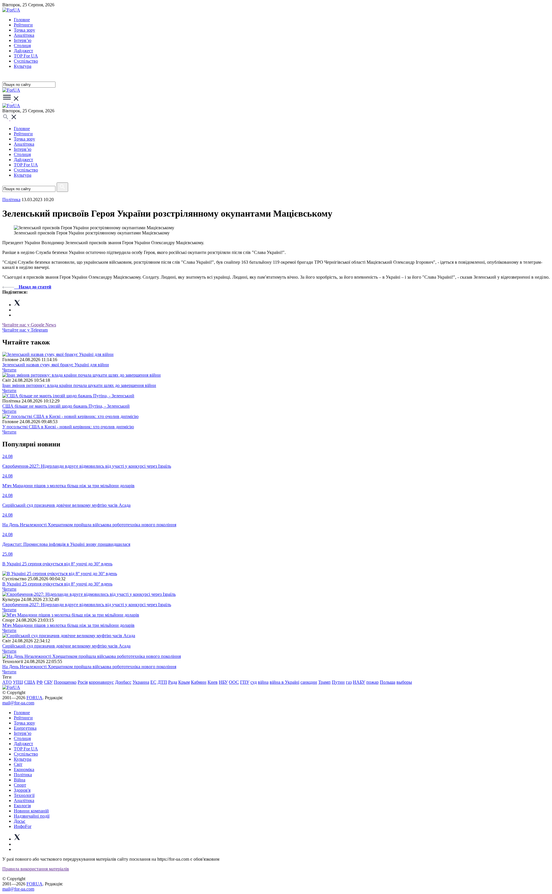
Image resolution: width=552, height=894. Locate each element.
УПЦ (18, 682)
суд (253, 682)
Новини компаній (31, 810)
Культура (22, 66)
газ (349, 682)
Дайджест (23, 50)
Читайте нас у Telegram (25, 329)
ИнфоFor (22, 826)
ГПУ (244, 682)
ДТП (162, 682)
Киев (213, 682)
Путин (338, 682)
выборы (404, 682)
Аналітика (24, 35)
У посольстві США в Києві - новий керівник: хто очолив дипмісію (68, 426)
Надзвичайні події (31, 816)
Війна (19, 779)
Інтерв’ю (22, 40)
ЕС (153, 682)
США (29, 682)
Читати (9, 369)
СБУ (48, 682)
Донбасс (123, 682)
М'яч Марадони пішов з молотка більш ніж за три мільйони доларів (68, 625)
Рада (172, 682)
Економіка (24, 769)
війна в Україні (284, 682)
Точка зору (24, 30)
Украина (141, 682)
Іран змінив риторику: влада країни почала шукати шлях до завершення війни (79, 385)
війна (263, 682)
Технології (24, 795)
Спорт (20, 785)
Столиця (22, 45)
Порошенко (65, 682)
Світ (18, 764)
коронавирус (101, 682)
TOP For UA (26, 55)
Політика (23, 774)
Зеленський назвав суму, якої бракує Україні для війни (55, 364)
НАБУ (359, 682)
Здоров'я (22, 790)
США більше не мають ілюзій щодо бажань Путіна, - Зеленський (66, 406)
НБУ (223, 682)
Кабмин (198, 682)
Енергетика (25, 728)
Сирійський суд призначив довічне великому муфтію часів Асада (66, 645)
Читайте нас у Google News (29, 324)
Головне (22, 19)
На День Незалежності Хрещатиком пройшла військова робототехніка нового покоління (89, 666)
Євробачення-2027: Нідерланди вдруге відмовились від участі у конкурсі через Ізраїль (86, 604)
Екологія (22, 805)
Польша (387, 682)
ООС (234, 682)
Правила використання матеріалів (35, 868)
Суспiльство (26, 61)
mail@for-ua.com (18, 702)
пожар (372, 682)
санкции (308, 682)
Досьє (19, 821)
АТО (7, 682)
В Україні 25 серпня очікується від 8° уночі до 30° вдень (57, 583)
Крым (184, 682)
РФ (40, 682)
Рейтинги (23, 24)
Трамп (324, 682)
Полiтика (11, 199)
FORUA (34, 697)
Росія (83, 682)
